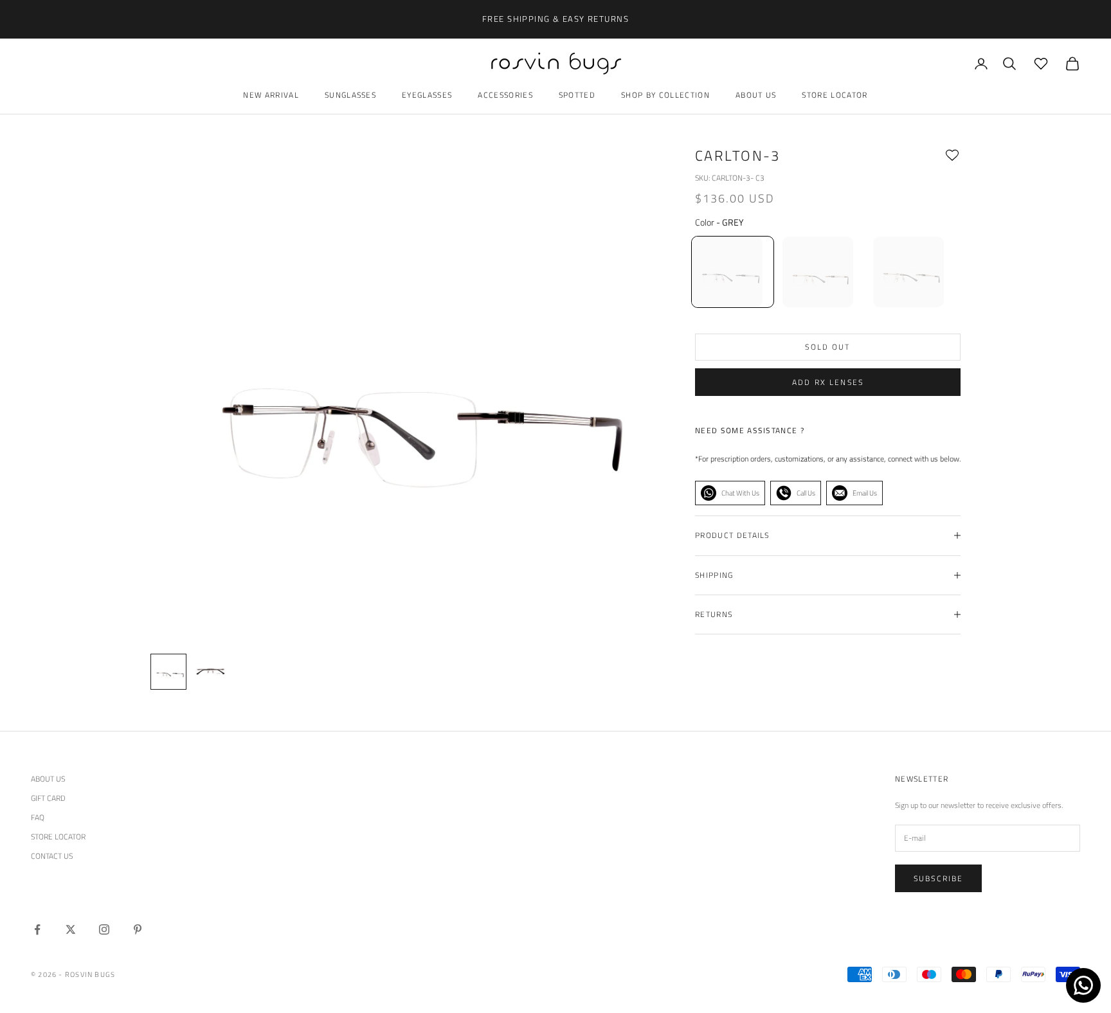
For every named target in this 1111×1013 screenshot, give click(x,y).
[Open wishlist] (1041, 64)
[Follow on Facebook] (37, 929)
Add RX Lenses (827, 382)
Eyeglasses (427, 95)
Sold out (827, 347)
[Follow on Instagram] (104, 929)
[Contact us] (1083, 985)
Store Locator (834, 95)
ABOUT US (48, 779)
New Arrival (271, 95)
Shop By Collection (665, 95)
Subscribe (938, 878)
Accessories (505, 95)
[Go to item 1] (210, 672)
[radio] (731, 272)
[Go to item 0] (168, 672)
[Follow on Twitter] (70, 929)
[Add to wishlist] (952, 155)
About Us (756, 95)
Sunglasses (350, 95)
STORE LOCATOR (58, 836)
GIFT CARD (48, 798)
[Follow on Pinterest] (137, 929)
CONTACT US (52, 856)
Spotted (577, 95)
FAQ (37, 817)
